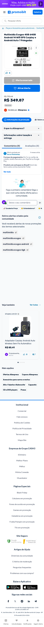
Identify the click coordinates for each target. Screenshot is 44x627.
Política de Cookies (22, 422)
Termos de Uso (22, 434)
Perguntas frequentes (22, 567)
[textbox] (22, 202)
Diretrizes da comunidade (22, 556)
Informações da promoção (18, 120)
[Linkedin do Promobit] (28, 601)
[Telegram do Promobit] (35, 601)
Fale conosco (22, 417)
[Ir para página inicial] (4, 28)
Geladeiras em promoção (22, 516)
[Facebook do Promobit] (8, 601)
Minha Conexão (22, 472)
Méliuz (22, 466)
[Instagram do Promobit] (22, 601)
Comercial (22, 411)
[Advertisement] (22, 277)
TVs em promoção (22, 527)
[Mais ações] (36, 48)
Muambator (22, 478)
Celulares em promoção (22, 498)
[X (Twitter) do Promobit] (15, 601)
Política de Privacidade (22, 428)
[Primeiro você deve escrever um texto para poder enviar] (40, 203)
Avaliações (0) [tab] (32, 146)
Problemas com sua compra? (22, 573)
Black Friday (22, 492)
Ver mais (7, 172)
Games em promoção (22, 510)
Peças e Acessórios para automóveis (20, 28)
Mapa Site (22, 440)
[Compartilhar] (36, 53)
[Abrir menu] (4, 12)
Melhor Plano (22, 460)
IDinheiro (22, 454)
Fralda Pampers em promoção (22, 522)
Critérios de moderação (22, 561)
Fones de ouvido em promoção (22, 504)
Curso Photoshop (13, 154)
